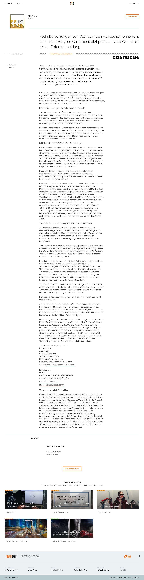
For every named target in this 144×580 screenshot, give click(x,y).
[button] (114, 57)
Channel (32, 570)
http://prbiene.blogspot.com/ (51, 385)
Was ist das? (11, 570)
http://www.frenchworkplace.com (61, 365)
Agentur (30, 18)
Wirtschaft (12, 65)
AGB (129, 577)
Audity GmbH (11, 512)
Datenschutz (113, 577)
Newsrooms (103, 570)
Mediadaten (57, 570)
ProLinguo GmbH (104, 512)
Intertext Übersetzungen (61, 512)
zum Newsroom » (72, 468)
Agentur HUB (80, 570)
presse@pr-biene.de (47, 381)
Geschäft (12, 67)
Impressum (135, 577)
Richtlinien (123, 577)
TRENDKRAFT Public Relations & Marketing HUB (72, 3)
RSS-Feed (121, 570)
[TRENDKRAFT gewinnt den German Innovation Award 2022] (127, 557)
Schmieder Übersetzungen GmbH (64, 541)
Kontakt (124, 570)
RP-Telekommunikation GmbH (17, 541)
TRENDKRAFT (15, 577)
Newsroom (132, 16)
